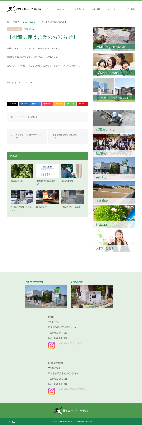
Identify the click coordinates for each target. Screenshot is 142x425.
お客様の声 (79, 9)
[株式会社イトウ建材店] (71, 413)
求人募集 (131, 9)
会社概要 (96, 9)
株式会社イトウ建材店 (67, 422)
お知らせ (33, 117)
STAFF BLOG (15, 29)
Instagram (9, 421)
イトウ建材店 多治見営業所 (72, 389)
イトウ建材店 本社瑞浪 (69, 343)
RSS (13, 421)
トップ (29, 9)
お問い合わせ (113, 9)
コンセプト (44, 9)
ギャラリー (62, 9)
